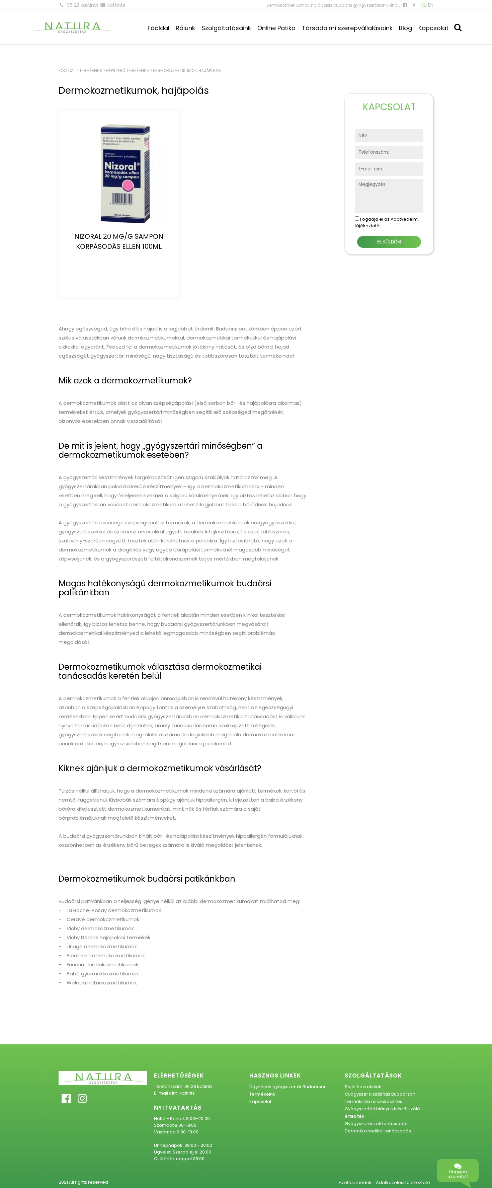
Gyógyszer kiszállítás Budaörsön (380, 1094)
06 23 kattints (82, 5)
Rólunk (185, 28)
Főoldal (158, 28)
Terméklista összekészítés (373, 1101)
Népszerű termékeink (127, 70)
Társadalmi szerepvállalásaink (347, 28)
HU (424, 5)
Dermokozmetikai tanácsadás (378, 1131)
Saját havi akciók (363, 1087)
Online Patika (276, 28)
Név (359, 132)
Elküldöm (389, 241)
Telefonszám (369, 149)
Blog (405, 28)
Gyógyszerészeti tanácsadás (377, 1123)
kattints (116, 5)
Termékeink (90, 70)
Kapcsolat (433, 28)
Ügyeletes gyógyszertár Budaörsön (288, 1087)
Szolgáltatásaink (226, 28)
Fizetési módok (355, 1182)
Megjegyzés (368, 182)
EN (430, 5)
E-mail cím (367, 166)
